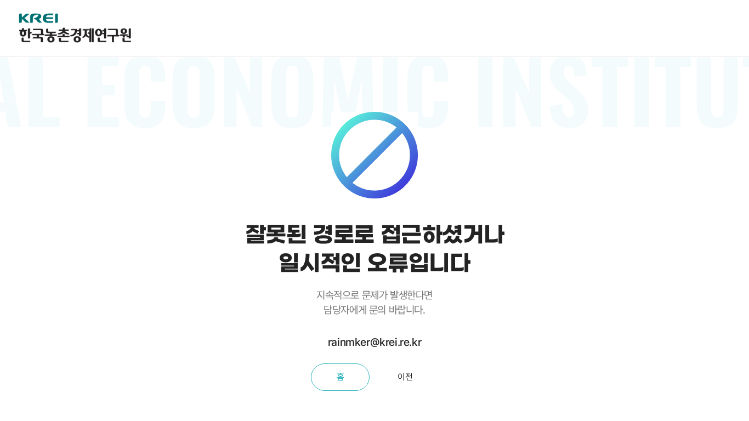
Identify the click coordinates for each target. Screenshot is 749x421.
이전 (405, 377)
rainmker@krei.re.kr (374, 342)
